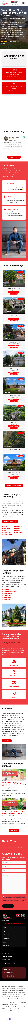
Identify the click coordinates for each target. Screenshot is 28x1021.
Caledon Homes (7, 935)
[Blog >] (14, 693)
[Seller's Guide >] (14, 672)
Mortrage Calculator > (14, 686)
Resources (6, 938)
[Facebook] (8, 976)
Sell (4, 927)
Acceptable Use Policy (8, 963)
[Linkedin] (11, 976)
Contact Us (6, 945)
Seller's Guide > (14, 676)
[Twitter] (9, 976)
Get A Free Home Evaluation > (14, 91)
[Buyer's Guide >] (14, 661)
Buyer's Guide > (14, 665)
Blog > (14, 697)
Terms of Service (9, 901)
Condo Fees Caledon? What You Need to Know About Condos (13, 812)
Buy (4, 931)
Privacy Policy (6, 953)
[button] (23, 3)
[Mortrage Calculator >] (14, 682)
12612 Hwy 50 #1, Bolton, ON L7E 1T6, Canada (13, 923)
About (4, 942)
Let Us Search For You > (14, 77)
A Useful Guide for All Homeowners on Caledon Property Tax (14, 784)
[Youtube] (13, 976)
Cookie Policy (6, 959)
